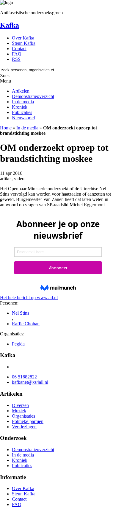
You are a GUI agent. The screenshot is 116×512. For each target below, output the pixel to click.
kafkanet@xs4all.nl (30, 382)
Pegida (18, 343)
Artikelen (20, 90)
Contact (19, 48)
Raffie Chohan (26, 323)
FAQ (16, 53)
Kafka (9, 25)
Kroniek (19, 107)
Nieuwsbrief (23, 117)
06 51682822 (24, 376)
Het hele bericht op (29, 297)
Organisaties (23, 416)
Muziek (19, 410)
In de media (23, 101)
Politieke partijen (27, 421)
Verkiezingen (24, 426)
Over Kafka (23, 37)
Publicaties (22, 112)
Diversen (20, 405)
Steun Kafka (23, 43)
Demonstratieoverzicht (33, 96)
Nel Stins (20, 313)
